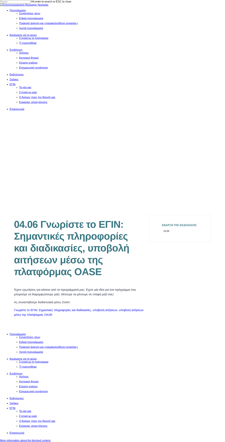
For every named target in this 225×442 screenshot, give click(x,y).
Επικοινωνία (17, 432)
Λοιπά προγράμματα (31, 352)
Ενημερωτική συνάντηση (33, 391)
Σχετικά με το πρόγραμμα (33, 361)
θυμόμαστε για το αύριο (23, 358)
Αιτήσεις (24, 376)
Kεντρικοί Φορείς (29, 381)
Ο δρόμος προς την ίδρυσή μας (37, 421)
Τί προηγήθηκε (28, 366)
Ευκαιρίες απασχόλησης (33, 426)
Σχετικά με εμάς (28, 416)
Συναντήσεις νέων (29, 337)
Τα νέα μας (25, 411)
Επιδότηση (16, 373)
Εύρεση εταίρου (28, 386)
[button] (25, 440)
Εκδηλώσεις (17, 398)
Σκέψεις (14, 403)
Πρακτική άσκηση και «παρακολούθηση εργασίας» (48, 347)
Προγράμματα (18, 334)
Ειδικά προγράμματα (31, 342)
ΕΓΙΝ (12, 408)
